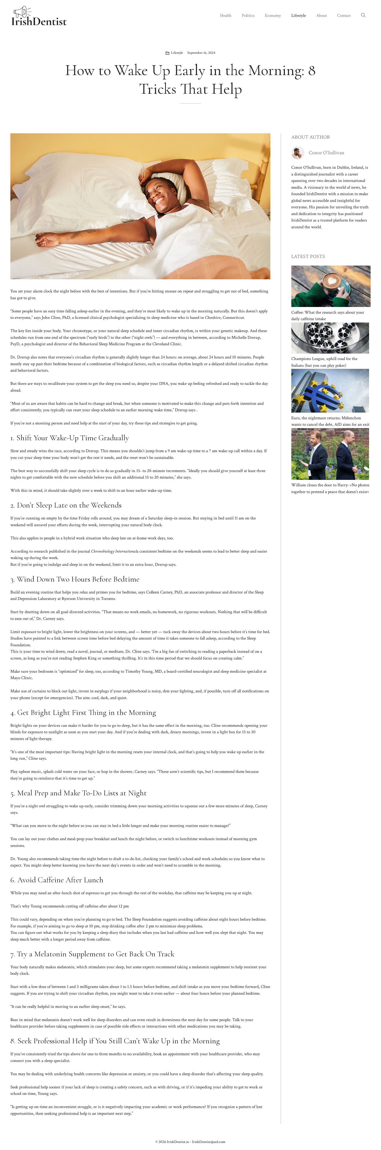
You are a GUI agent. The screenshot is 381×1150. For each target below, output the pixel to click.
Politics (248, 15)
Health (225, 15)
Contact (344, 15)
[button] (363, 15)
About (321, 15)
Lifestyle (298, 15)
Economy (273, 15)
